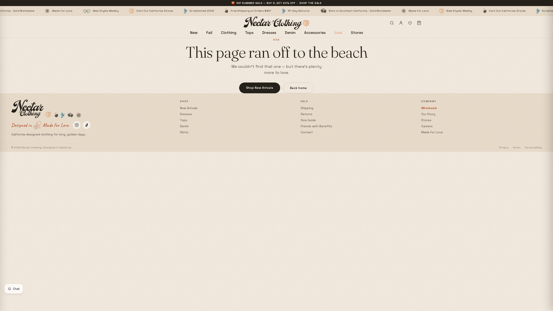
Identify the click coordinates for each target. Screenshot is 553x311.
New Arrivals (189, 108)
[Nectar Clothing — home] (276, 23)
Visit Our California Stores (135, 11)
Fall (209, 32)
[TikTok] (87, 125)
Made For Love (432, 132)
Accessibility (533, 147)
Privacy (503, 147)
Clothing (228, 32)
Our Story (428, 114)
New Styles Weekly (86, 11)
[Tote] (419, 23)
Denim (290, 32)
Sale (338, 32)
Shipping (307, 108)
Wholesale (429, 108)
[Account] (401, 23)
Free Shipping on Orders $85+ (231, 11)
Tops (249, 32)
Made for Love (42, 11)
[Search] (392, 23)
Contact (307, 132)
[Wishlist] (410, 23)
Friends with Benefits (316, 126)
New (194, 32)
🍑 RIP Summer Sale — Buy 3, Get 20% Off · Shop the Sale (276, 3)
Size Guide (308, 120)
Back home (298, 88)
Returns (306, 114)
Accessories (315, 32)
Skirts (184, 132)
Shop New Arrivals (259, 88)
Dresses (269, 32)
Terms (517, 147)
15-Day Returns (279, 11)
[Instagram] (77, 125)
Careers (427, 126)
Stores (357, 32)
